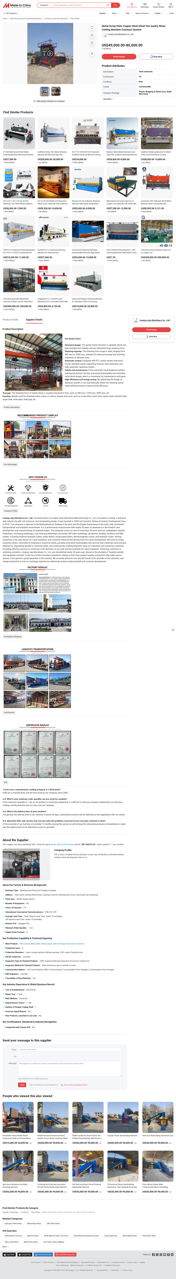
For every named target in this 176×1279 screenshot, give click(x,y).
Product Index (132, 1262)
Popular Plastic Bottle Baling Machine (122, 1135)
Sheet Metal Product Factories (56, 1235)
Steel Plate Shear (149, 1235)
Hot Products (35, 1262)
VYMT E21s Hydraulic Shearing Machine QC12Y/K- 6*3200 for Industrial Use (19, 251)
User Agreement (102, 1270)
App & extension (142, 13)
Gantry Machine (110, 1235)
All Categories (11, 13)
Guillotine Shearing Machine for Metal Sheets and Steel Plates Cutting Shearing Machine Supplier (156, 153)
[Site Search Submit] (115, 5)
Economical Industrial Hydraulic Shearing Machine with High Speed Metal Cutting (86, 251)
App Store (9, 1254)
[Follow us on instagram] (161, 1254)
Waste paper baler (49, 943)
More (5, 1246)
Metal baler (35, 943)
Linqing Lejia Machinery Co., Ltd (120, 34)
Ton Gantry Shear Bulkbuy (53, 1242)
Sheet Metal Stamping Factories (86, 1235)
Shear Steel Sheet (11, 1242)
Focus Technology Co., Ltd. (70, 1270)
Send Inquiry (119, 56)
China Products (48, 1262)
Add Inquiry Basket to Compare (51, 101)
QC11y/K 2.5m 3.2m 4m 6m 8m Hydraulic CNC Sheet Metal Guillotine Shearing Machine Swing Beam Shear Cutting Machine (18, 202)
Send (22, 1085)
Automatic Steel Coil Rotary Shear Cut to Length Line (156, 251)
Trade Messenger (43, 1254)
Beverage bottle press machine (71, 943)
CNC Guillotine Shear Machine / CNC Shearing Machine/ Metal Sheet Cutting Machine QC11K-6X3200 (122, 251)
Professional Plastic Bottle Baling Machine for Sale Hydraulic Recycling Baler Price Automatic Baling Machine (122, 1187)
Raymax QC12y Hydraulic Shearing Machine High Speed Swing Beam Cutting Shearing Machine (86, 202)
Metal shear (25, 943)
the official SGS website (63, 844)
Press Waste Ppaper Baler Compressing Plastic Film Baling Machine (155, 1187)
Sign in (170, 7)
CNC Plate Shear (53, 1223)
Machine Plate (33, 1235)
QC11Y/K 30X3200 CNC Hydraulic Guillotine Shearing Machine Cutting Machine (86, 153)
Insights (142, 1262)
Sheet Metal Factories (13, 1235)
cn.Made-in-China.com (112, 1265)
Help (127, 13)
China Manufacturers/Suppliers (67, 1262)
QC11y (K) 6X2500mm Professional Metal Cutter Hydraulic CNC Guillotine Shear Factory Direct (52, 202)
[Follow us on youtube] (164, 1254)
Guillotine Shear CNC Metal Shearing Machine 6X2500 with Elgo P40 (52, 153)
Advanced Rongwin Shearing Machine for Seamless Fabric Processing (87, 300)
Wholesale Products (88, 1262)
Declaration (115, 1270)
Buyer (114, 13)
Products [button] (44, 5)
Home (5, 18)
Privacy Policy (127, 1270)
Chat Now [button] (157, 56)
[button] (108, 5)
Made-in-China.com (77, 1265)
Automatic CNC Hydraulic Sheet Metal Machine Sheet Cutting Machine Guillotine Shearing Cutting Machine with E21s (156, 202)
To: (15, 1056)
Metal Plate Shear (34, 1223)
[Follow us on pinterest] (168, 1254)
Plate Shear (75, 18)
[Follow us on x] (157, 1254)
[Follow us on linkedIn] (172, 1254)
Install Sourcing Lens (66, 1254)
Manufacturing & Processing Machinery (26, 18)
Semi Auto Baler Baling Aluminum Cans (157, 1135)
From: (14, 1049)
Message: (13, 1063)
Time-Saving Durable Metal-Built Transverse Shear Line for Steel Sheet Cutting (18, 300)
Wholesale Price (103, 1262)
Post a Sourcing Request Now (74, 1085)
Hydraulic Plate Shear (13, 1223)
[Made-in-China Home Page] (17, 5)
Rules (172, 13)
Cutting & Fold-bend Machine (56, 18)
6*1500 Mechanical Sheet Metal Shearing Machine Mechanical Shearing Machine (19, 153)
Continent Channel (117, 1262)
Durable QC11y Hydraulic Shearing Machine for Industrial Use (51, 251)
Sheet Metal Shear (130, 1235)
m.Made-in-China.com (94, 1265)
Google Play (25, 1254)
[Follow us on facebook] (153, 1254)
